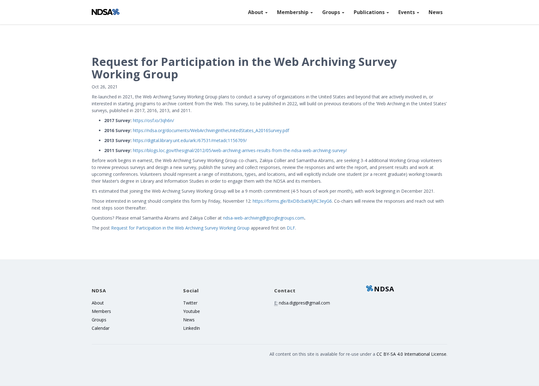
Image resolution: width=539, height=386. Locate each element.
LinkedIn (191, 328)
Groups (331, 12)
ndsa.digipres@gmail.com (304, 303)
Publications (370, 12)
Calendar (100, 328)
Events (407, 12)
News (436, 12)
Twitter (190, 303)
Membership (293, 12)
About (256, 12)
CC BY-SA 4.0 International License (411, 354)
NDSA (384, 288)
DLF (291, 228)
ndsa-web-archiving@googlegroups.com (263, 218)
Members (101, 311)
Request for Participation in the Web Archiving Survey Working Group (180, 228)
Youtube (191, 311)
